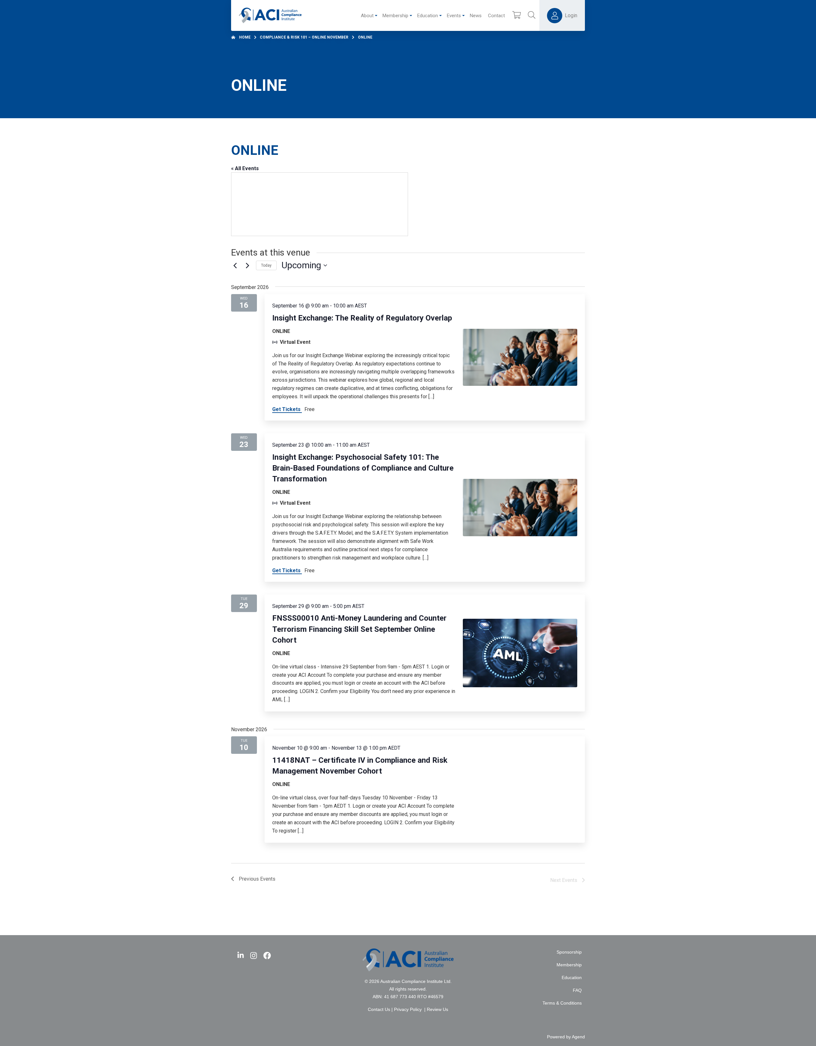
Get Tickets (287, 409)
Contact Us (379, 1009)
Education (572, 977)
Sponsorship (569, 952)
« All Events (245, 168)
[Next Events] (247, 265)
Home (245, 37)
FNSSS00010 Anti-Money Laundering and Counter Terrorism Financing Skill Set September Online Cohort (359, 629)
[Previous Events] (235, 265)
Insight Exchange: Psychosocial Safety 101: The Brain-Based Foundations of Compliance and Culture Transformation (363, 468)
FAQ (577, 990)
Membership (569, 965)
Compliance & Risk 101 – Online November (304, 37)
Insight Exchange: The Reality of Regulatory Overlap (362, 318)
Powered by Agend (566, 1037)
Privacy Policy (408, 1009)
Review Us (437, 1009)
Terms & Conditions (562, 1003)
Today (266, 265)
